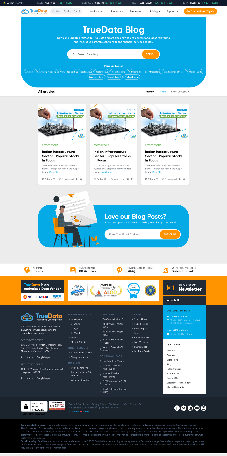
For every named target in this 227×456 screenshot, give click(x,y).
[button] (66, 11)
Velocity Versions (79, 367)
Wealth (77, 333)
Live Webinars (141, 342)
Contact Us (172, 378)
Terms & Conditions (79, 404)
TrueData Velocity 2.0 (113, 319)
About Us (171, 350)
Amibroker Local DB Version (81, 374)
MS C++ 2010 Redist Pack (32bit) (112, 367)
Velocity (75, 337)
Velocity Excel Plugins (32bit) (113, 325)
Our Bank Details (142, 351)
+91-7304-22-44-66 (177, 316)
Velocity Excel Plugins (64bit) (113, 333)
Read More (54, 172)
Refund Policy (129, 404)
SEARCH (150, 54)
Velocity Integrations (81, 380)
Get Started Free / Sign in (200, 11)
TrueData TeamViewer (113, 361)
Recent (162, 91)
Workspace (76, 319)
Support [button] (171, 11)
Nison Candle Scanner (81, 352)
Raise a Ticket (141, 323)
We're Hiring (172, 359)
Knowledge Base (142, 328)
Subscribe (170, 234)
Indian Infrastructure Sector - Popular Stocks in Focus (60, 156)
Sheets (77, 323)
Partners (171, 355)
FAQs (136, 333)
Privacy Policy (99, 404)
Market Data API (79, 342)
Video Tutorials (141, 337)
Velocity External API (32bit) (113, 341)
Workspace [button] (96, 11)
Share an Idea (140, 346)
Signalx (77, 328)
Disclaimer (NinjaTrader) (179, 382)
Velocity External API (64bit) (113, 349)
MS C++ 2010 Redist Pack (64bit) (112, 375)
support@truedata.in (177, 330)
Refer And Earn (174, 369)
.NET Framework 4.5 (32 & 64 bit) (114, 383)
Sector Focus (50, 145)
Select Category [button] (179, 91)
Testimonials (173, 373)
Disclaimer (114, 404)
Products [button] (116, 11)
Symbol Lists (140, 319)
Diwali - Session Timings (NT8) (114, 391)
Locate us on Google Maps (37, 357)
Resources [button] (135, 11)
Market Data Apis (175, 387)
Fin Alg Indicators (79, 357)
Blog (169, 364)
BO (140, 404)
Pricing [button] (154, 11)
